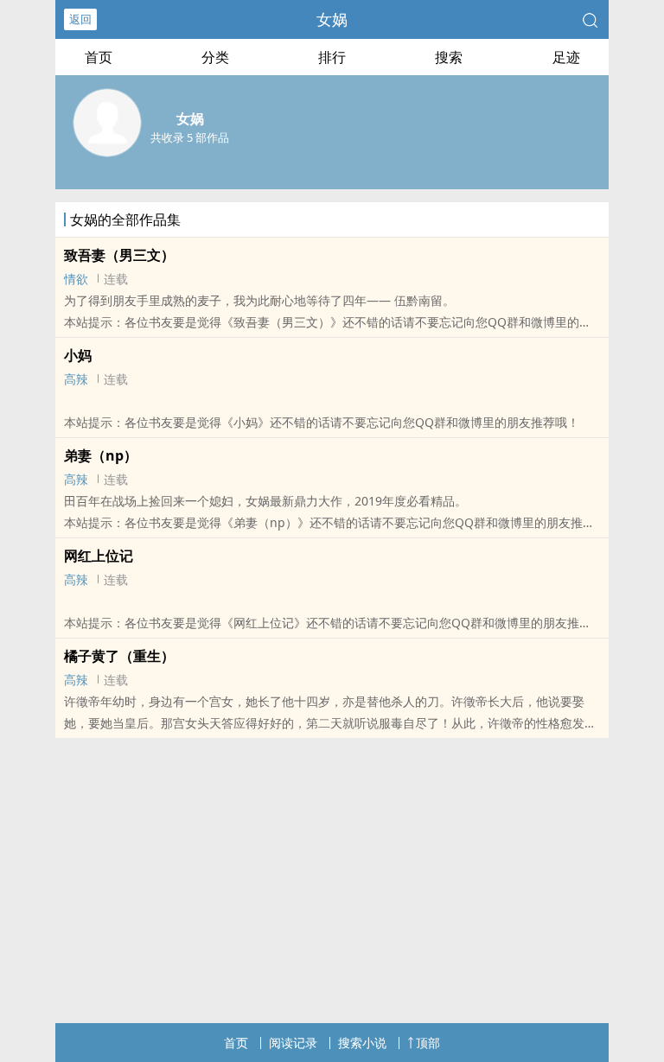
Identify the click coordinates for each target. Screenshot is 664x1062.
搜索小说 (362, 1042)
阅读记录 (293, 1042)
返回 (80, 19)
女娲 (332, 19)
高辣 (76, 379)
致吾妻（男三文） (119, 254)
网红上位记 (98, 555)
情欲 (76, 278)
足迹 (566, 57)
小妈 (78, 355)
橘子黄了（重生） (119, 655)
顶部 (428, 1042)
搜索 (449, 57)
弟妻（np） (100, 455)
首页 (98, 57)
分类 (215, 57)
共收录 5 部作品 (189, 137)
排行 (332, 57)
